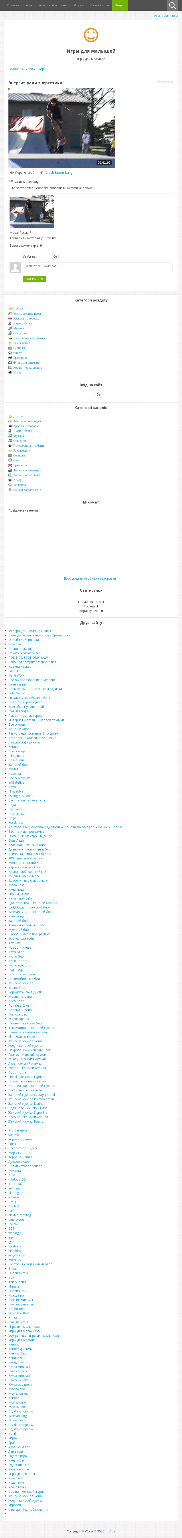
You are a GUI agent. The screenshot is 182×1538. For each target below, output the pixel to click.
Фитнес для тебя (21, 938)
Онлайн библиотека (23, 640)
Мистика (15, 1170)
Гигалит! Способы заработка (30, 698)
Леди (12, 805)
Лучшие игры (18, 1322)
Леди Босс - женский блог (27, 1108)
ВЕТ (11, 1228)
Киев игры (16, 1460)
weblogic (14, 1233)
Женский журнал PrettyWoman (31, 1099)
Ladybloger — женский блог (29, 907)
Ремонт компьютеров (25, 715)
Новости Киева (20, 947)
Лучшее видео (19, 1161)
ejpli (11, 1237)
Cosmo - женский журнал (27, 1491)
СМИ (12, 1201)
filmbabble (15, 791)
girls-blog (15, 1251)
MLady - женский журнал (27, 1059)
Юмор (17, 372)
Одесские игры (19, 1465)
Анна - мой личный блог (26, 925)
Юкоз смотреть (20, 1384)
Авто (12, 787)
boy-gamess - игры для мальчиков (34, 1335)
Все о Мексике (19, 778)
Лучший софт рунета (24, 742)
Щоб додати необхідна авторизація (91, 578)
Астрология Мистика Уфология (32, 738)
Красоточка (17, 1482)
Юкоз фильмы (19, 1367)
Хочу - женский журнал (25, 1045)
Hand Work (16, 675)
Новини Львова (20, 1010)
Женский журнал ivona (25, 1041)
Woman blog (17, 1416)
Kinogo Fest (17, 1362)
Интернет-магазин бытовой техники (36, 720)
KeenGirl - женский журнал (28, 1117)
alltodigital (15, 1193)
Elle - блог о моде (21, 1036)
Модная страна (20, 996)
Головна (14, 69)
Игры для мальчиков (24, 1326)
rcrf (10, 1210)
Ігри (11, 1277)
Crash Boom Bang (59, 172)
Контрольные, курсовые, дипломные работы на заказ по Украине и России (65, 827)
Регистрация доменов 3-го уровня (34, 733)
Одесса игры (17, 1456)
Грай (12, 1442)
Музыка (18, 328)
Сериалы (19, 348)
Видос (13, 1317)
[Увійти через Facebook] (47, 256)
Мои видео (16, 1407)
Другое (18, 308)
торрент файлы (20, 1139)
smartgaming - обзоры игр (28, 1509)
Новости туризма (21, 974)
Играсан (14, 1505)
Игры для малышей (22, 1340)
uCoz (111, 1531)
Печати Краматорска (24, 653)
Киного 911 (17, 1358)
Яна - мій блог (18, 894)
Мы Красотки (18, 1014)
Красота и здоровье (26, 318)
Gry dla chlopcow (20, 1411)
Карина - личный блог (24, 867)
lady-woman (17, 1255)
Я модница (16, 756)
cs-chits (13, 1206)
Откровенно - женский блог (29, 1050)
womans (14, 1259)
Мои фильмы (18, 1393)
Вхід (175, 16)
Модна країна (18, 1019)
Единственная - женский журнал (32, 903)
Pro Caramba (18, 1130)
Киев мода (16, 889)
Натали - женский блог (25, 1023)
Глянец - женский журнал (27, 1054)
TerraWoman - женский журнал (31, 1028)
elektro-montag (19, 1215)
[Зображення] (32, 211)
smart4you (16, 1219)
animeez (14, 1188)
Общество (20, 333)
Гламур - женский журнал (27, 1032)
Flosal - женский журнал (26, 1077)
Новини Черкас (19, 666)
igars (11, 1242)
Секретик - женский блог (27, 1090)
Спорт (41, 69)
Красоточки (17, 1487)
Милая (13, 769)
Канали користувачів (27, 489)
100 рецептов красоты (25, 858)
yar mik (13, 1135)
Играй (13, 1438)
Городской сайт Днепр (25, 992)
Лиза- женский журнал (25, 1063)
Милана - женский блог (26, 863)
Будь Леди (16, 840)
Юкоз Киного (18, 1380)
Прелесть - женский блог (27, 1081)
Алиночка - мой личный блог (30, 854)
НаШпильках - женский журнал (31, 1086)
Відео (29, 69)
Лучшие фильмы (20, 1300)
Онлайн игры (18, 1273)
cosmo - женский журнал (27, 1068)
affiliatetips (16, 782)
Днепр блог (17, 987)
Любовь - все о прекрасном (29, 934)
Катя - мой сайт (20, 898)
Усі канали (20, 485)
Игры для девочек (22, 1474)
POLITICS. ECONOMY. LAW (28, 657)
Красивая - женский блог (27, 845)
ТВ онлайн (16, 1184)
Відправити (34, 279)
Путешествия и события (29, 338)
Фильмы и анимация (27, 362)
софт (12, 1144)
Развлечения (21, 343)
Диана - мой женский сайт (28, 871)
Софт (12, 818)
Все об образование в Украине (32, 680)
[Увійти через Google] (55, 256)
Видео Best (17, 1309)
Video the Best (19, 1313)
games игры (17, 684)
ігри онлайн (17, 1282)
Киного (13, 747)
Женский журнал (20, 983)
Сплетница (16, 760)
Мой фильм (17, 1402)
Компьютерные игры (27, 313)
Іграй (12, 1433)
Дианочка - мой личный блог (30, 849)
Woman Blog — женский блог (30, 912)
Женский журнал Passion (26, 1121)
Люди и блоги (22, 323)
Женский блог (18, 729)
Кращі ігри (16, 1295)
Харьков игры (18, 1469)
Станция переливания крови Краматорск (39, 635)
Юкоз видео (17, 1371)
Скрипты (14, 644)
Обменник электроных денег (30, 836)
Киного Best (17, 1353)
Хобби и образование (27, 367)
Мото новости (19, 965)
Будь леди (16, 970)
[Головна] (91, 41)
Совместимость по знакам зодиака (35, 689)
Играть (13, 1286)
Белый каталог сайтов (25, 1166)
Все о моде (17, 724)
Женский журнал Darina (26, 1103)
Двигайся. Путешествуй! (26, 706)
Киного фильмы (20, 1349)
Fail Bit (13, 671)
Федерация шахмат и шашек (29, 631)
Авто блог (16, 952)
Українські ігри (19, 1447)
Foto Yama (16, 693)
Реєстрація (161, 16)
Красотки (15, 1478)
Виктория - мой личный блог (30, 1264)
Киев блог (16, 1001)
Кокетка (14, 773)
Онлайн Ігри (17, 1291)
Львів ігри (15, 1451)
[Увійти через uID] (40, 256)
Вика (12, 1268)
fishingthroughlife (20, 796)
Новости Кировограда (25, 702)
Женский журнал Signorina (27, 1112)
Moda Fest (16, 885)
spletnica (14, 1246)
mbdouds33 (17, 1179)
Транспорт (20, 357)
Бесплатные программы (26, 831)
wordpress (16, 822)
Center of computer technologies (32, 662)
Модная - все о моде (24, 876)
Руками (13, 1224)
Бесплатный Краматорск (27, 800)
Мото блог (16, 956)
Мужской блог (19, 929)
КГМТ (12, 1175)
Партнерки (16, 809)
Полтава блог (19, 1005)
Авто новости (19, 961)
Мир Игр (14, 1152)
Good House (17, 1072)
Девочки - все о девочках (27, 880)
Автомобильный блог (24, 978)
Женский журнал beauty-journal (31, 1094)
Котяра (14, 1197)
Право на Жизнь (20, 648)
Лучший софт (18, 711)
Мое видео (16, 1389)
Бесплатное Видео (22, 1148)
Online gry (15, 1420)
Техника (14, 943)
